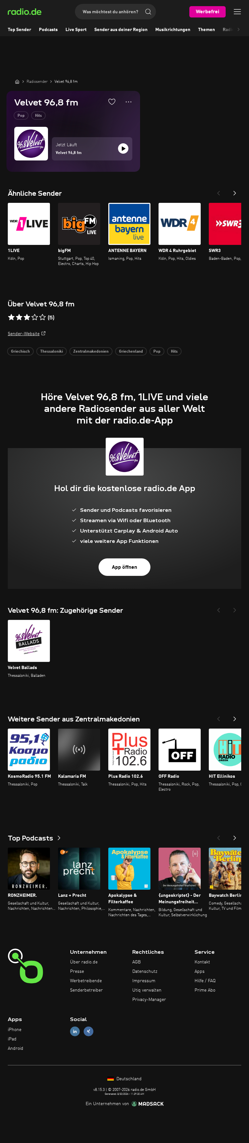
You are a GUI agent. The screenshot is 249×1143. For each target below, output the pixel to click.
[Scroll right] (238, 29)
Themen (206, 29)
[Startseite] (17, 81)
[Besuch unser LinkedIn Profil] (74, 1031)
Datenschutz (144, 971)
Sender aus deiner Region (121, 29)
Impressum (143, 981)
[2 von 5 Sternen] (19, 317)
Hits (38, 116)
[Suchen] (148, 12)
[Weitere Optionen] (128, 102)
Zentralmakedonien (91, 352)
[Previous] (218, 191)
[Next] (234, 191)
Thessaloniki (51, 352)
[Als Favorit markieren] (112, 101)
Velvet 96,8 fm (69, 153)
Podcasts (48, 29)
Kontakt (202, 962)
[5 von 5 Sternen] (42, 317)
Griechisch (20, 352)
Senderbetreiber (86, 990)
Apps (200, 971)
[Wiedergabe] (123, 148)
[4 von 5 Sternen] (35, 317)
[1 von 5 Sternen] (11, 317)
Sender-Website (24, 334)
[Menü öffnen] (237, 12)
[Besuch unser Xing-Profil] (88, 1031)
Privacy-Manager (149, 999)
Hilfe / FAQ (205, 981)
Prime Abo (205, 990)
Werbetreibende (86, 981)
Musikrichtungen (172, 29)
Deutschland (128, 1079)
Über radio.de (84, 962)
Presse (77, 971)
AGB (136, 962)
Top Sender (19, 29)
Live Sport (76, 29)
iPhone (14, 1030)
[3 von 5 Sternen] (27, 317)
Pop (21, 116)
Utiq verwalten (146, 990)
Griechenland (131, 352)
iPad (12, 1039)
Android (15, 1048)
